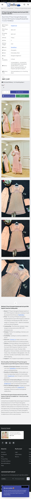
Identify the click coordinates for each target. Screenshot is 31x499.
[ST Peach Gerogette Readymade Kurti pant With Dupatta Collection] (5, 435)
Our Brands (4, 454)
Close (25, 486)
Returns (17, 456)
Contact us (13, 339)
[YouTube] (9, 442)
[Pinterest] (13, 442)
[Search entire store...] (24, 4)
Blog (2, 456)
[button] (19, 92)
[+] (9, 92)
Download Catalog (9, 96)
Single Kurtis (10, 8)
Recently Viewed (5, 428)
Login (16, 452)
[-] (3, 92)
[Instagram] (6, 442)
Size (3, 85)
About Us (3, 452)
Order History (18, 454)
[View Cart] (28, 4)
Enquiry (23, 96)
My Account (18, 449)
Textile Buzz (13, 47)
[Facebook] (2, 442)
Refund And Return (5, 463)
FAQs (2, 465)
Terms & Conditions (5, 461)
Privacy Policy (7, 494)
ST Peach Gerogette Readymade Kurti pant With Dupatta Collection (15, 433)
